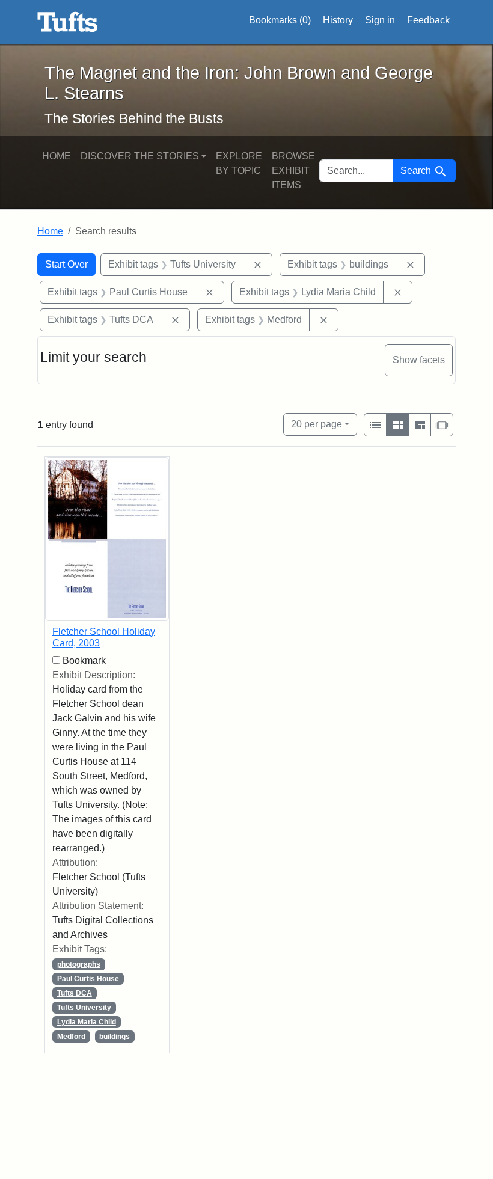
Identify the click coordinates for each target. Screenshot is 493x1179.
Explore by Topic (239, 163)
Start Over (66, 264)
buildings (114, 1036)
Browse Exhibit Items (293, 170)
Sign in (380, 20)
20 (316, 423)
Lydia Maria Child (86, 1022)
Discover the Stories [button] (140, 156)
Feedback (428, 20)
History (338, 20)
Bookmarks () (280, 20)
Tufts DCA (74, 993)
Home (56, 156)
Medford (71, 1036)
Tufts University (84, 1007)
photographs (78, 964)
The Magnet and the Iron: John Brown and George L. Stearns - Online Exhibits (67, 22)
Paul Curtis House (88, 979)
